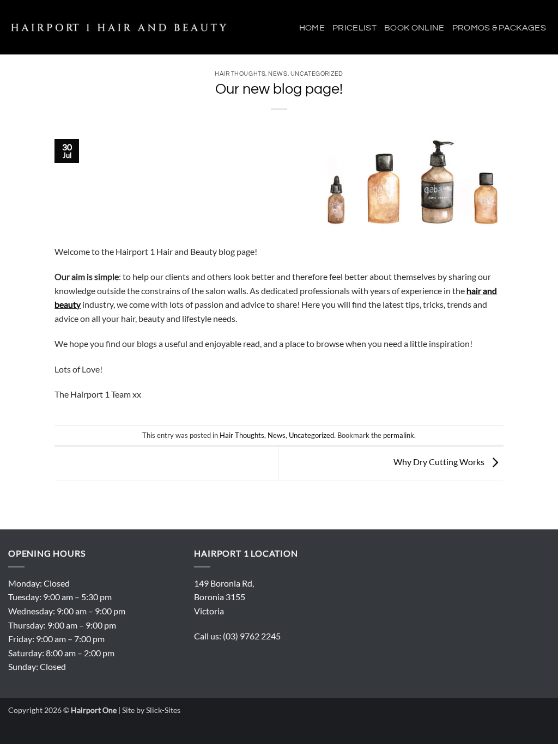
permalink (398, 435)
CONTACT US (522, 84)
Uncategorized (311, 435)
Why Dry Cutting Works (439, 461)
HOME (312, 27)
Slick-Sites (163, 710)
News (277, 435)
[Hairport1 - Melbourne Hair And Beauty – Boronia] (121, 27)
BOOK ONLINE (414, 27)
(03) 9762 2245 (252, 636)
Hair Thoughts (240, 74)
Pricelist (354, 27)
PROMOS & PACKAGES (499, 27)
